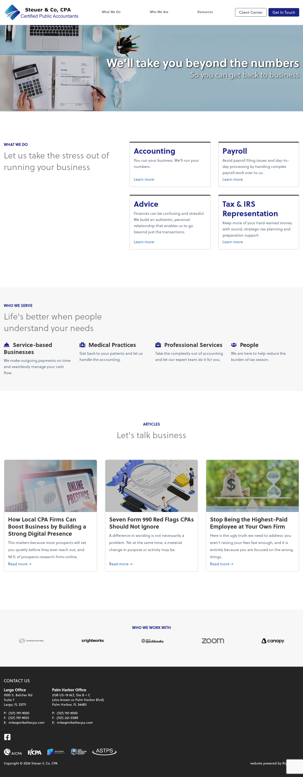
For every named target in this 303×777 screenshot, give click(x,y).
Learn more (160, 179)
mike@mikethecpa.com (27, 722)
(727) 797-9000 (19, 712)
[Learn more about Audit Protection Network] (79, 752)
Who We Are (159, 11)
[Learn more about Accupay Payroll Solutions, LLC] (56, 752)
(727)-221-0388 (67, 717)
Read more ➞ (50, 563)
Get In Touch (283, 12)
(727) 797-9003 (18, 717)
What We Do (111, 11)
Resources (205, 11)
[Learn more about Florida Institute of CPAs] (35, 752)
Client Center (251, 12)
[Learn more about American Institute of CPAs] (13, 752)
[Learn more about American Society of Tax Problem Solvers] (104, 752)
